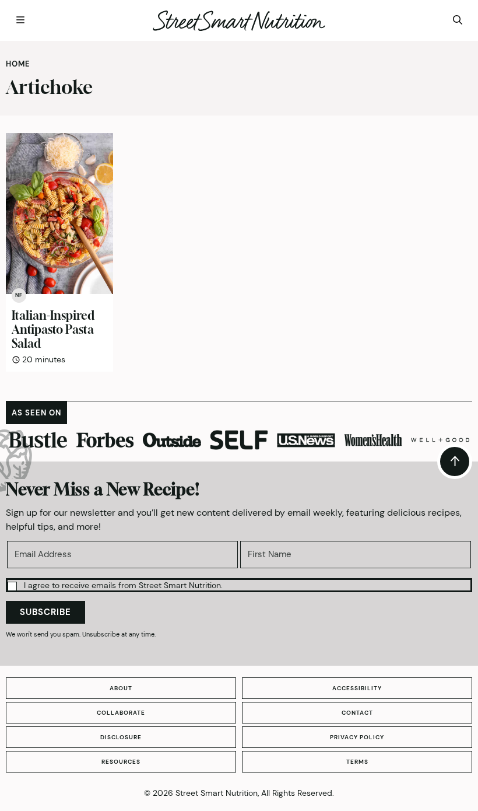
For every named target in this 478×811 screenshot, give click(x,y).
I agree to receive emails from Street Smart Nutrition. (123, 585)
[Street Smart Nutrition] (239, 21)
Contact (357, 712)
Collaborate (121, 712)
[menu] (20, 20)
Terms (357, 761)
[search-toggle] (457, 20)
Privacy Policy (357, 737)
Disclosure (121, 737)
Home (18, 64)
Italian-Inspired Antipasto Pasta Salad (53, 329)
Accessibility (357, 688)
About (121, 688)
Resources (120, 761)
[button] (239, 585)
